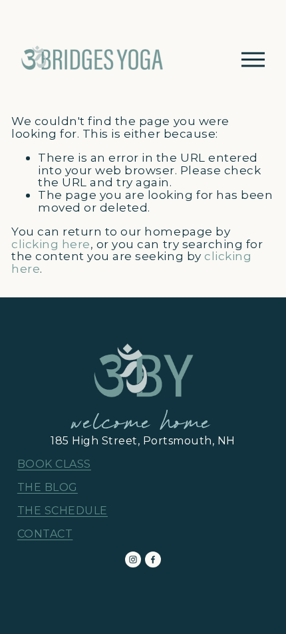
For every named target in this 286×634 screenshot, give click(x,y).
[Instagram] (133, 559)
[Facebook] (153, 559)
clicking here (50, 244)
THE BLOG (47, 488)
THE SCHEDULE (62, 511)
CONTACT (45, 534)
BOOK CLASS (54, 464)
